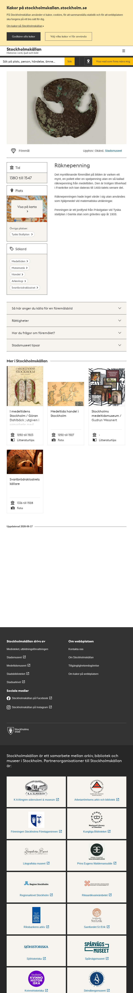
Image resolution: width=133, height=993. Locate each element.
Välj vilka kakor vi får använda (68, 36)
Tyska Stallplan (21, 234)
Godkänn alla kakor (23, 36)
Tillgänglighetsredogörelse (83, 665)
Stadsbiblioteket (16, 674)
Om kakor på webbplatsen (83, 674)
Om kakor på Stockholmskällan (24, 25)
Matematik (18, 267)
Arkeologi (17, 281)
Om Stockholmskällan (81, 657)
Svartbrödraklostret (23, 287)
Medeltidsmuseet (16, 665)
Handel (16, 274)
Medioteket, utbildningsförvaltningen (27, 649)
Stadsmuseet (113, 150)
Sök (69, 61)
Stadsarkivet (14, 682)
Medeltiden (18, 261)
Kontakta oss (75, 649)
